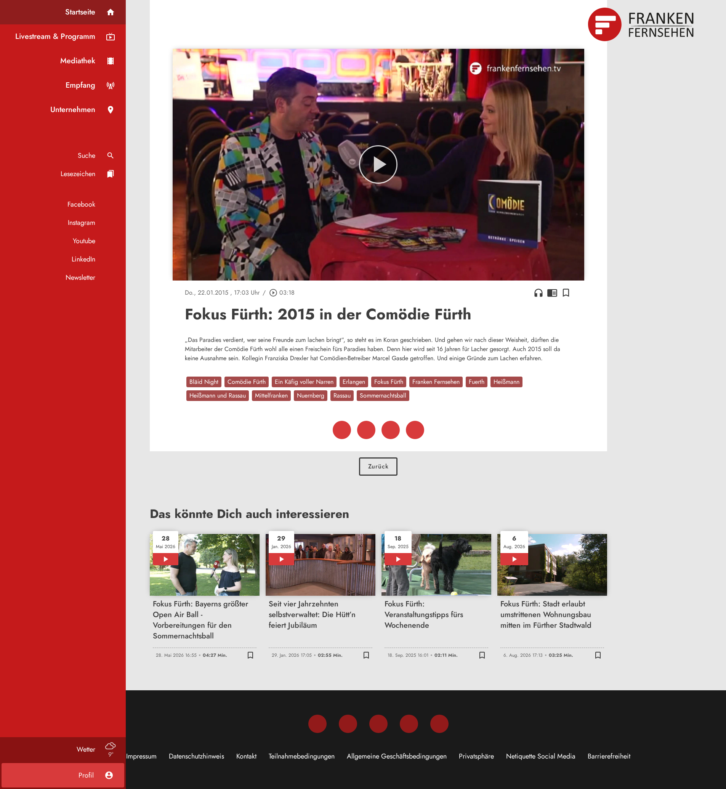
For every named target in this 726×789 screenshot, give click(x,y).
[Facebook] (317, 724)
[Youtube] (378, 724)
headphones (538, 292)
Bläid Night (203, 381)
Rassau (342, 395)
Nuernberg (310, 395)
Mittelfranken (271, 395)
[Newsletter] (439, 724)
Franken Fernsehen (436, 381)
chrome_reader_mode (552, 292)
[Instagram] (348, 724)
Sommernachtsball (383, 395)
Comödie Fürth (247, 381)
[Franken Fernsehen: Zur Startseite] (642, 24)
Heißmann (506, 381)
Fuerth (476, 381)
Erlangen (354, 381)
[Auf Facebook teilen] (342, 430)
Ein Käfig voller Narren (304, 381)
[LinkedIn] (409, 724)
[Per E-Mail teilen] (415, 430)
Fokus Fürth (388, 381)
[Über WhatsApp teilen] (390, 430)
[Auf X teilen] (366, 430)
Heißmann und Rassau (217, 395)
